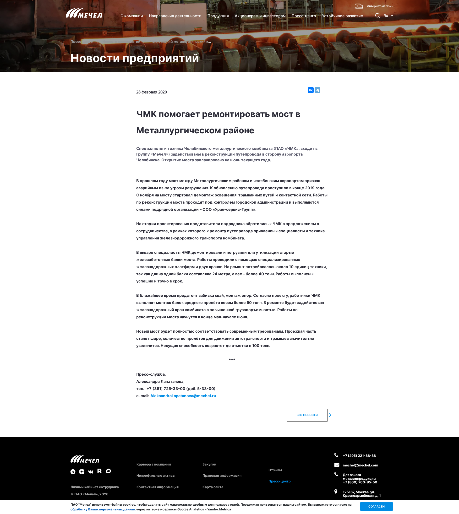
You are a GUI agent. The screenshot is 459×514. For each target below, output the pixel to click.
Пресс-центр (304, 15)
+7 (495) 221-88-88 (359, 455)
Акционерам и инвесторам (260, 15)
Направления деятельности (175, 15)
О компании (131, 15)
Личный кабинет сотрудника (95, 487)
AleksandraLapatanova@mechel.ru (183, 395)
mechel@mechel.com (360, 465)
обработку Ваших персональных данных (103, 509)
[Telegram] (317, 90)
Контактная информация (158, 487)
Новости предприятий (121, 41)
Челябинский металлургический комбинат (186, 41)
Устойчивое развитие (342, 15)
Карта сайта (212, 487)
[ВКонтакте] (311, 90)
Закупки (209, 464)
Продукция (218, 15)
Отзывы (275, 470)
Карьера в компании (154, 464)
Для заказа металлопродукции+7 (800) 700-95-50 (360, 478)
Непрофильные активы (156, 475)
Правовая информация (221, 475)
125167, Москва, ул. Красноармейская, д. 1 (362, 494)
